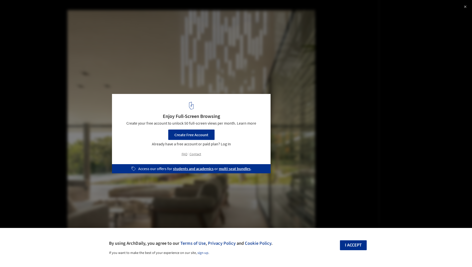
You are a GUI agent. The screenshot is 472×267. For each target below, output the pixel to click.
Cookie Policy (258, 243)
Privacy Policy (222, 243)
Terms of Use (193, 243)
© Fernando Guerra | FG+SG (27, 17)
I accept (353, 245)
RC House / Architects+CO (36, 9)
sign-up (202, 252)
